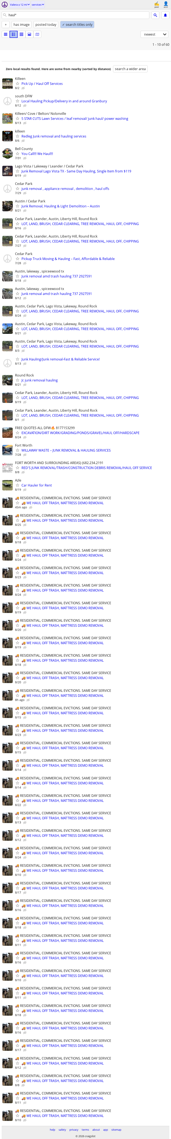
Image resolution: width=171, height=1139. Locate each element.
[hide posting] (23, 88)
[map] (37, 34)
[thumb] (14, 34)
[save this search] (165, 15)
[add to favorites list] (17, 83)
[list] (6, 34)
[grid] (21, 34)
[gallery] (29, 34)
